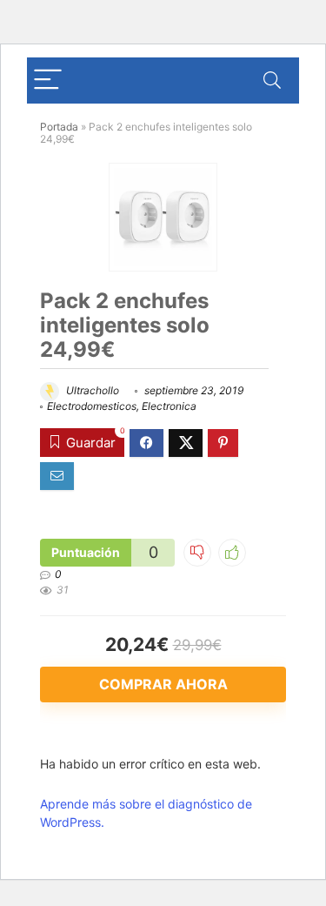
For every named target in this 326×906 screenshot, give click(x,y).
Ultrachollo (91, 390)
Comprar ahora (163, 684)
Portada (59, 126)
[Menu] (48, 80)
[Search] (272, 80)
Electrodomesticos (91, 406)
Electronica (169, 406)
